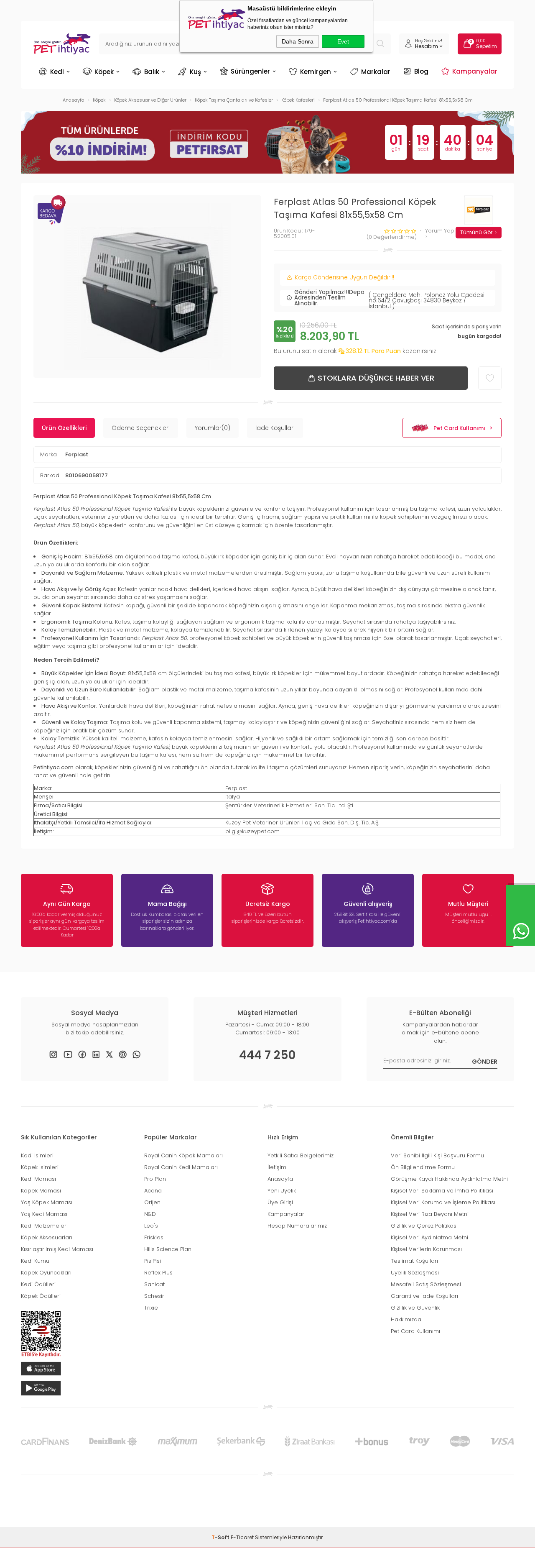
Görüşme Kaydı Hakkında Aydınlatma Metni (449, 1179)
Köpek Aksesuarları (46, 1237)
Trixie (151, 1308)
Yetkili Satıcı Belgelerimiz (301, 1155)
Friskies (153, 1237)
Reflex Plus (158, 1273)
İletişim (277, 1167)
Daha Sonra (297, 41)
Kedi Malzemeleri (44, 1226)
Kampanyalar (474, 71)
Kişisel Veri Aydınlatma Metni (429, 1237)
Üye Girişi (280, 1202)
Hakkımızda (406, 1319)
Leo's (151, 1226)
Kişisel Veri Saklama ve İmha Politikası (442, 1191)
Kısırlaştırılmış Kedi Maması (57, 1249)
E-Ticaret (242, 1537)
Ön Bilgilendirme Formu (423, 1167)
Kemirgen (315, 71)
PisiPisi (152, 1261)
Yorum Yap (439, 231)
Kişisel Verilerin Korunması (426, 1249)
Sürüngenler (250, 71)
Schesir (154, 1296)
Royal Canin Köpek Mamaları (183, 1155)
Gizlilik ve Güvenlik (415, 1308)
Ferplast (76, 454)
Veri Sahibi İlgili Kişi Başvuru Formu (437, 1155)
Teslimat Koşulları (414, 1261)
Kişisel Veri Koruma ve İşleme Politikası (443, 1202)
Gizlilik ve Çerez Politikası (424, 1226)
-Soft (221, 1537)
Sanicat (154, 1284)
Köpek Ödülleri (41, 1296)
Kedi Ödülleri (38, 1284)
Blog (421, 71)
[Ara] (380, 43)
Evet (343, 41)
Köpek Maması (41, 1191)
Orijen (152, 1202)
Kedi (57, 71)
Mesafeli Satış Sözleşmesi (426, 1284)
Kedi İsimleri (37, 1155)
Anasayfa (280, 1179)
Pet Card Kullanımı (459, 428)
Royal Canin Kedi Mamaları (181, 1167)
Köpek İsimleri (40, 1167)
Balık (151, 71)
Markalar (375, 71)
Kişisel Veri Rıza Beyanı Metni (430, 1214)
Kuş (195, 71)
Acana (153, 1191)
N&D (150, 1214)
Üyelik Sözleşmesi (415, 1273)
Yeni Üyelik (282, 1191)
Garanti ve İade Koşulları (424, 1296)
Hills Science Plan (167, 1249)
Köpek (104, 71)
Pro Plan (155, 1179)
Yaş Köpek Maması (46, 1202)
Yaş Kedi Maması (44, 1214)
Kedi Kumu (35, 1261)
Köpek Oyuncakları (46, 1273)
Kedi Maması (38, 1179)
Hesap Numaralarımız (297, 1226)
